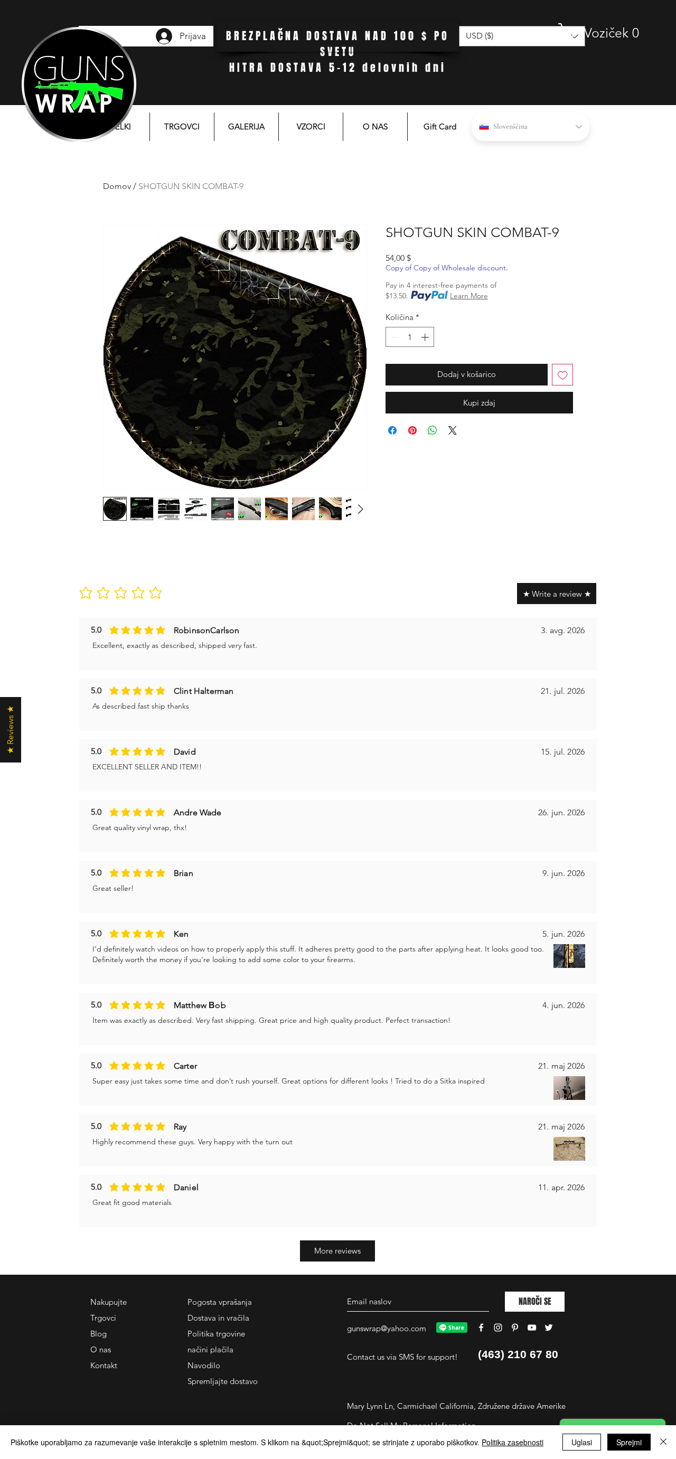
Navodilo (203, 1365)
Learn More (469, 295)
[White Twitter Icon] (548, 1327)
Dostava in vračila (218, 1318)
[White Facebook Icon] (481, 1327)
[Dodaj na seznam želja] (563, 374)
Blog (98, 1334)
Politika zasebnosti (512, 1442)
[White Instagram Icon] (498, 1327)
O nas (100, 1349)
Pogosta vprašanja (219, 1302)
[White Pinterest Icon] (515, 1327)
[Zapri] (663, 1442)
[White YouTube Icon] (532, 1327)
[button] (599, 32)
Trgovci (103, 1318)
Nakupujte (108, 1302)
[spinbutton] (410, 337)
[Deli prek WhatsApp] (432, 430)
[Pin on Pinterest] (412, 430)
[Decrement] (394, 337)
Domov (117, 186)
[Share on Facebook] (392, 430)
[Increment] (426, 337)
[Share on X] (452, 430)
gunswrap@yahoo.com (386, 1328)
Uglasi (581, 1442)
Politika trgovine (216, 1334)
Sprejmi (629, 1442)
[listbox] (522, 36)
